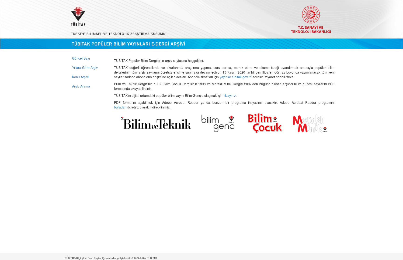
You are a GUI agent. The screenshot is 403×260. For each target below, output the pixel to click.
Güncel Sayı (81, 58)
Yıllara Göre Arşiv (85, 67)
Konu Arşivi (80, 76)
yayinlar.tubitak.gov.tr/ (236, 76)
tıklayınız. (230, 95)
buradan (120, 107)
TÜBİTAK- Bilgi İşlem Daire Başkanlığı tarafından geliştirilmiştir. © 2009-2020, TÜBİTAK (111, 258)
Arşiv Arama (81, 86)
